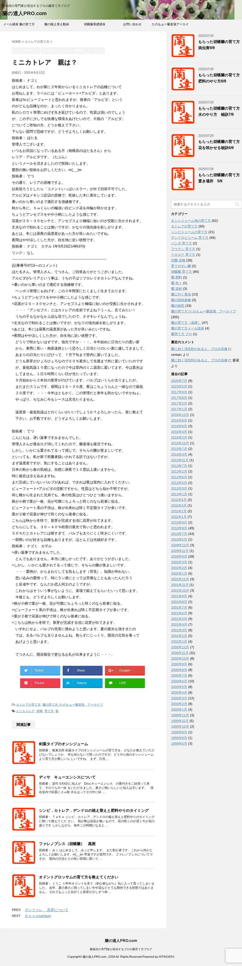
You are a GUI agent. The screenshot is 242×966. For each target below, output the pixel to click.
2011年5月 (179, 500)
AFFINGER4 (166, 956)
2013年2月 (179, 471)
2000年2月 (179, 704)
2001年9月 (179, 596)
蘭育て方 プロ (181, 334)
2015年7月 (179, 449)
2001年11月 (180, 585)
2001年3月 (179, 630)
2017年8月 (179, 398)
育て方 (49, 711)
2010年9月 (179, 522)
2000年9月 (179, 664)
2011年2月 (179, 511)
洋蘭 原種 (178, 260)
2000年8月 (179, 670)
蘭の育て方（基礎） (186, 323)
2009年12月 (180, 545)
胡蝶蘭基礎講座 (94, 24)
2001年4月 (179, 624)
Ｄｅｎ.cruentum (38, 916)
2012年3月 (179, 488)
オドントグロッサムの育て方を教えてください (78, 877)
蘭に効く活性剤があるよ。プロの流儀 (199, 349)
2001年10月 (180, 590)
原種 (39, 711)
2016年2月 (179, 437)
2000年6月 (179, 681)
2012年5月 (179, 483)
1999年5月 (179, 743)
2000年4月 (179, 692)
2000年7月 (179, 675)
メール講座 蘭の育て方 (19, 24)
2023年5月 (179, 386)
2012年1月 (179, 494)
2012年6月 (179, 477)
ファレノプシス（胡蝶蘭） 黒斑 (67, 844)
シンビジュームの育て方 (189, 232)
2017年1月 (179, 409)
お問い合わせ (132, 24)
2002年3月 (179, 562)
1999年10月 (180, 726)
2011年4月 (179, 505)
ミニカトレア (25, 711)
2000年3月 (179, 698)
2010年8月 (179, 528)
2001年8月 (179, 602)
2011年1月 (179, 517)
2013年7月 (179, 466)
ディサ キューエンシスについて (67, 777)
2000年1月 (179, 709)
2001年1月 (179, 641)
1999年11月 (180, 721)
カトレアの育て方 (28, 704)
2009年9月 (179, 556)
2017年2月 (179, 403)
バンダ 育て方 (181, 243)
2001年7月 (179, 607)
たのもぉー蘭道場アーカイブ (170, 25)
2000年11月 (180, 653)
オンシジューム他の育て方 (191, 220)
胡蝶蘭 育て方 (181, 272)
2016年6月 (179, 426)
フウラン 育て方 (183, 249)
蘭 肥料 (176, 277)
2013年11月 (180, 460)
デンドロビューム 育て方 (189, 237)
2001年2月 (179, 636)
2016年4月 (179, 432)
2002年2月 (179, 568)
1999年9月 (179, 732)
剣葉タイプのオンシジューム (63, 744)
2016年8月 (179, 420)
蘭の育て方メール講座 (187, 328)
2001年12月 (180, 579)
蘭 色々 (176, 283)
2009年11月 (180, 551)
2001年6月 (179, 613)
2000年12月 (180, 647)
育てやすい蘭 (181, 266)
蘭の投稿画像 (181, 300)
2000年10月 (180, 658)
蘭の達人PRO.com (24, 13)
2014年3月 (179, 454)
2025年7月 (179, 381)
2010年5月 (179, 539)
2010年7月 (179, 534)
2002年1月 (179, 573)
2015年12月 (180, 443)
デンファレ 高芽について (46, 910)
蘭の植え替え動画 (56, 24)
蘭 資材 (176, 289)
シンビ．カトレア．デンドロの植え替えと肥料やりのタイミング (94, 810)
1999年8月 (179, 738)
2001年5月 (179, 619)
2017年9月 (179, 392)
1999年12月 (180, 715)
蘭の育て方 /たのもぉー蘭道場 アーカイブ (73, 704)
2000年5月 (179, 687)
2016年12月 (180, 415)
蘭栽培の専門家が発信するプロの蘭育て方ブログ (121, 949)
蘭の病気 (177, 306)
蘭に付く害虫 (181, 294)
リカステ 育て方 (183, 254)
